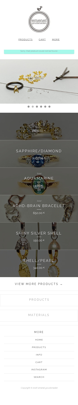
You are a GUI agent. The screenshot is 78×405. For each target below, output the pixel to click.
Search (39, 377)
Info (39, 354)
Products (26, 39)
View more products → (39, 284)
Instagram (39, 369)
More (56, 39)
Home (39, 340)
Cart (42, 39)
